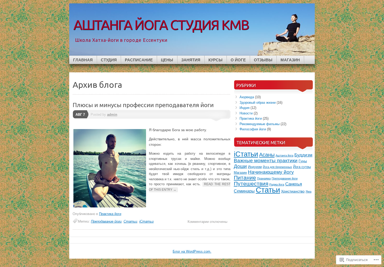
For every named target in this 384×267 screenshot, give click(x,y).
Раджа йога (276, 184)
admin (112, 115)
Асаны (267, 155)
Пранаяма (264, 178)
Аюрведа (247, 97)
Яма (308, 191)
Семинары (244, 191)
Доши (240, 166)
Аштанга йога (284, 155)
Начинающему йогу (271, 172)
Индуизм (255, 167)
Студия (109, 60)
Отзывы (263, 60)
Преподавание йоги (106, 221)
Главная (83, 60)
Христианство (293, 191)
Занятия (190, 60)
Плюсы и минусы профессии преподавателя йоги (143, 105)
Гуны (303, 161)
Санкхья (293, 184)
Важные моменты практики (266, 160)
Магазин (290, 60)
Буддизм (303, 155)
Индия (244, 108)
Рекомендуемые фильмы (260, 124)
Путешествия (251, 184)
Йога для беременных (277, 167)
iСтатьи (146, 221)
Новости (246, 113)
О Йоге (238, 60)
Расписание (139, 60)
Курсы (215, 60)
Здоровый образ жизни (258, 103)
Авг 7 (80, 115)
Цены (167, 60)
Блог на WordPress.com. (192, 251)
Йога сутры (302, 167)
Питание (245, 178)
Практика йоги (110, 214)
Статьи (130, 221)
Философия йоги (253, 129)
